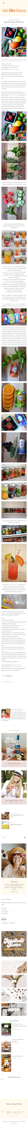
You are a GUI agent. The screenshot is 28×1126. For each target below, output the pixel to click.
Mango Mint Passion (8, 272)
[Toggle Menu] (4, 3)
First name (4, 909)
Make (18, 1111)
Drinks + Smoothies (14, 19)
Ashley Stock (17, 709)
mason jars (9, 675)
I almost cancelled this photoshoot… (17, 1040)
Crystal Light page (15, 666)
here (18, 661)
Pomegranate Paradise (8, 275)
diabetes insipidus (14, 69)
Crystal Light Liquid (14, 95)
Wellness (8, 1111)
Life (14, 1111)
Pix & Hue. (14, 1123)
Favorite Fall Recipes (17, 1056)
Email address (5, 913)
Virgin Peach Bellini (8, 282)
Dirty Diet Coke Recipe (14, 763)
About (23, 1111)
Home (2, 1111)
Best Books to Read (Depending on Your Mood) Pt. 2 (19, 1025)
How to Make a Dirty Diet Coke (14, 801)
